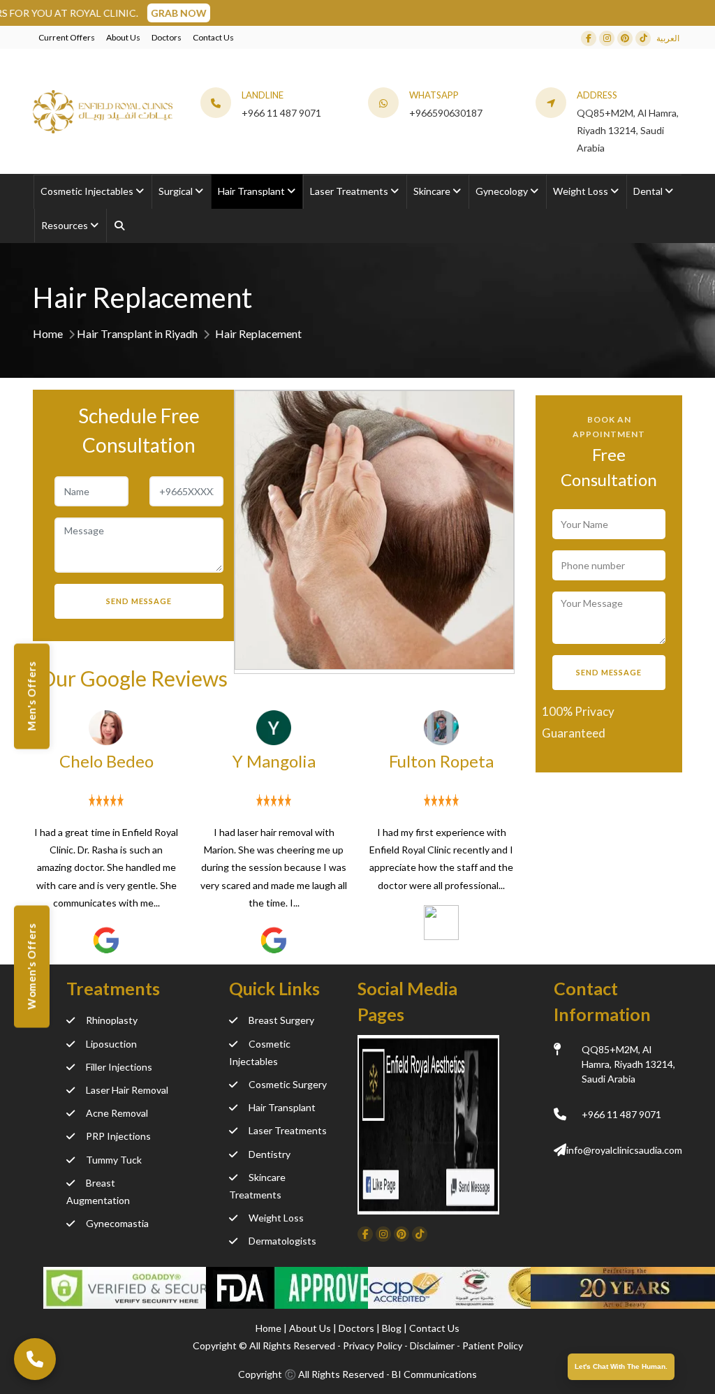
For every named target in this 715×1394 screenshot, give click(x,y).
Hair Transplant (282, 1107)
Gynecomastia (117, 1223)
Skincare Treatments (257, 1186)
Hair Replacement (258, 333)
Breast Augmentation (98, 1191)
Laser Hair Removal (127, 1090)
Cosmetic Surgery (288, 1084)
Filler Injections (119, 1067)
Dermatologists (282, 1241)
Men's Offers (31, 696)
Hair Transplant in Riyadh (137, 333)
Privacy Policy (372, 1345)
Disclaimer (432, 1345)
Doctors (167, 37)
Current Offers (66, 37)
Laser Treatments (288, 1130)
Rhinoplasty (112, 1020)
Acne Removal (117, 1113)
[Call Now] (35, 1359)
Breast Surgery (281, 1020)
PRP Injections (118, 1136)
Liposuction (111, 1044)
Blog (393, 1328)
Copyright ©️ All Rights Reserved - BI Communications (357, 1374)
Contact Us (213, 37)
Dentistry (269, 1154)
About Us (123, 37)
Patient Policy (492, 1345)
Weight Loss (276, 1218)
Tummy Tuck (114, 1160)
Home (48, 333)
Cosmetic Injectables (259, 1052)
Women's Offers (31, 967)
